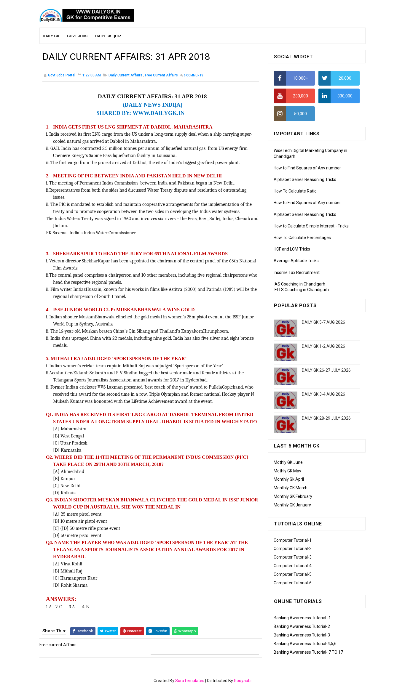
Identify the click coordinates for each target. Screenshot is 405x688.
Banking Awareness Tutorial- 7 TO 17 (308, 652)
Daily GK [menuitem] (51, 36)
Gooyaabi (242, 680)
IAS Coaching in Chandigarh (299, 284)
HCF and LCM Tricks (292, 249)
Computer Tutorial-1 (293, 540)
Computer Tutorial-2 (293, 548)
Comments (193, 75)
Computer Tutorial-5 (293, 574)
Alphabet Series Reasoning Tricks (305, 179)
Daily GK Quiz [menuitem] (108, 36)
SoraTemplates (189, 680)
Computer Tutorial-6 (293, 582)
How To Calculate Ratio (295, 191)
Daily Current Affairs (125, 75)
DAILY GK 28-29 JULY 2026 (326, 418)
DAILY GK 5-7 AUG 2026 (323, 322)
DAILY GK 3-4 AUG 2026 (323, 394)
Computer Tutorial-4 (293, 565)
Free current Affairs (161, 75)
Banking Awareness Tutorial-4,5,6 (305, 643)
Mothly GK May (287, 471)
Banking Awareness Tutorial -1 (302, 617)
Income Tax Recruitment (297, 272)
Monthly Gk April (289, 479)
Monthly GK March (290, 487)
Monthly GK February (293, 496)
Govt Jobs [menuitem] (77, 36)
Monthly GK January (292, 505)
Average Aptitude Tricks (296, 260)
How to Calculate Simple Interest (304, 226)
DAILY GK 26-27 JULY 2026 (326, 370)
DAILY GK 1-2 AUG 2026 (323, 346)
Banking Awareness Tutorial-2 (302, 626)
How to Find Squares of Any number (307, 168)
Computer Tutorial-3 (293, 557)
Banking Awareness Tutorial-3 (302, 635)
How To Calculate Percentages (302, 237)
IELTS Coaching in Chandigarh (301, 289)
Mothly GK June (288, 462)
